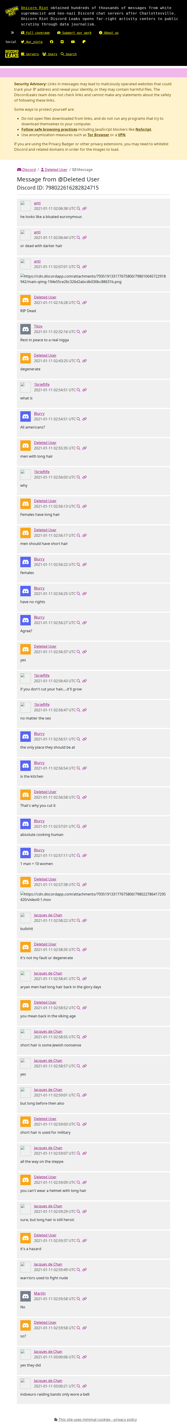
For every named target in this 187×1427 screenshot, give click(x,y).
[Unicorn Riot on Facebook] (51, 42)
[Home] (12, 53)
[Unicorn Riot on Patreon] (84, 42)
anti (37, 203)
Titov (38, 326)
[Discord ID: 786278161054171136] (25, 1295)
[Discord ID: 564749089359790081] (25, 328)
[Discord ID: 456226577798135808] (25, 299)
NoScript (143, 129)
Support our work (75, 33)
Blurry (39, 413)
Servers (31, 54)
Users (51, 54)
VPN (121, 134)
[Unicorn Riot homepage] (12, 11)
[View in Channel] (78, 208)
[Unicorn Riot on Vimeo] (62, 42)
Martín (40, 1293)
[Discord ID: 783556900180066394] (25, 205)
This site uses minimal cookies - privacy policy (97, 1419)
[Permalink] (84, 208)
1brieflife (41, 384)
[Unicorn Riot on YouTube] (73, 42)
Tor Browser (98, 134)
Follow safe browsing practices (49, 129)
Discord (28, 169)
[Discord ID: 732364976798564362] (25, 386)
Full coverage (37, 33)
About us (110, 33)
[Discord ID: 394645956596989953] (25, 917)
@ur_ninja (33, 42)
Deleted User (56, 169)
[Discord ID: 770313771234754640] (25, 416)
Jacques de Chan (48, 915)
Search (70, 54)
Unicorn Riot (34, 8)
